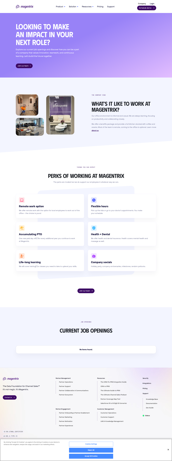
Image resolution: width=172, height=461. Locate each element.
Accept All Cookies (91, 456)
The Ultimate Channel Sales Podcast (114, 395)
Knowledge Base (152, 399)
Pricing (100, 6)
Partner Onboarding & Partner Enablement (74, 413)
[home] (24, 6)
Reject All (91, 450)
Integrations (147, 383)
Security (145, 378)
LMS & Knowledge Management (112, 421)
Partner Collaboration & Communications (73, 390)
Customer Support (107, 417)
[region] (86, 450)
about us (95, 130)
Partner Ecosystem (66, 395)
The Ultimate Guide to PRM (110, 390)
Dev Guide (150, 408)
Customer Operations (108, 413)
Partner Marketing (65, 417)
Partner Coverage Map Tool (110, 399)
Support (111, 6)
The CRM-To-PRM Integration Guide (113, 382)
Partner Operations (66, 382)
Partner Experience (66, 426)
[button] (141, 4)
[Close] (168, 449)
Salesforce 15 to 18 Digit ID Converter (114, 403)
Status (147, 415)
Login (152, 4)
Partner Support (65, 386)
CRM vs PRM (105, 386)
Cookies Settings (91, 444)
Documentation (151, 403)
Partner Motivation (65, 421)
